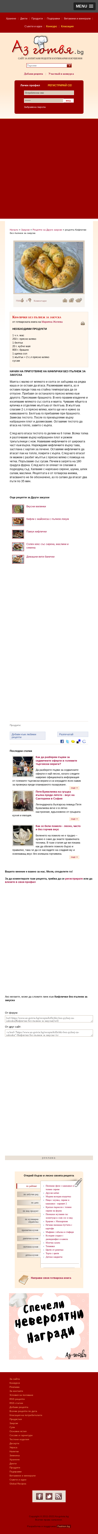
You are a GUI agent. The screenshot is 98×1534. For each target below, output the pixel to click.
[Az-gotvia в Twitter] (49, 1496)
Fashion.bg (64, 1526)
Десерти (14, 1443)
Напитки (14, 1451)
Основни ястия (18, 1431)
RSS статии (16, 1403)
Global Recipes (18, 1483)
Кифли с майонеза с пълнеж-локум (47, 518)
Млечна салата (53, 1242)
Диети (23, 18)
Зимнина (15, 1455)
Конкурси (15, 1383)
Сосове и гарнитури (21, 1435)
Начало (14, 229)
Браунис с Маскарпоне (57, 1221)
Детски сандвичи (54, 1257)
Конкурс (51, 26)
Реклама (15, 1387)
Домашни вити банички (40, 556)
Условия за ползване (21, 1395)
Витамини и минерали (77, 18)
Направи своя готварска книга (51, 1277)
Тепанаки (50, 1246)
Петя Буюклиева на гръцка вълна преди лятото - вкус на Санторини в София (55, 795)
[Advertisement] (49, 170)
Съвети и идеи (33, 26)
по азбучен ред (31, 1194)
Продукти (37, 18)
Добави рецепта (33, 73)
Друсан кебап (52, 1193)
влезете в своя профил (20, 881)
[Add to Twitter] (67, 745)
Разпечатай (66, 734)
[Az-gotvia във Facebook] (39, 1496)
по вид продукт (30, 1211)
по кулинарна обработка (31, 1220)
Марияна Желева (52, 321)
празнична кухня (30, 1230)
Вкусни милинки (36, 506)
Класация (67, 26)
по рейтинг (31, 1186)
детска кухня (31, 1255)
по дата (34, 1202)
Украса (13, 1447)
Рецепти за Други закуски (47, 229)
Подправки (53, 18)
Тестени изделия (19, 1439)
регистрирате (74, 878)
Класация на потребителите (26, 1415)
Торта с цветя (52, 1253)
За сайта (15, 1379)
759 (18, 301)
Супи (12, 1427)
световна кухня (30, 1246)
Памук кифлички (36, 531)
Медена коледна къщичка (58, 1196)
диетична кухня (30, 1238)
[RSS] (58, 1496)
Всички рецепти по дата (23, 1411)
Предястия (16, 1419)
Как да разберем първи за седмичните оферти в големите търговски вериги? (56, 760)
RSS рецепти (17, 1399)
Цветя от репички (54, 1249)
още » (74, 787)
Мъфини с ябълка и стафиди (60, 1232)
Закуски (25, 229)
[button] (85, 6)
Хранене (11, 18)
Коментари (40, 301)
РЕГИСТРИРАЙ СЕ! (60, 85)
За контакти (16, 1391)
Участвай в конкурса (61, 73)
